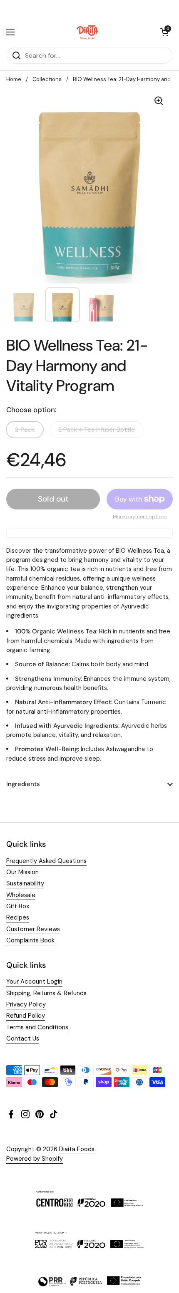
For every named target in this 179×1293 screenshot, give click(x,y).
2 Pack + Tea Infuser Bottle (96, 429)
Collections (47, 79)
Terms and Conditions (37, 1027)
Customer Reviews (33, 929)
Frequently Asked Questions (46, 861)
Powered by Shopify (34, 1159)
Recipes (17, 917)
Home (13, 79)
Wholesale (20, 895)
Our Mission (22, 872)
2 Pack (25, 429)
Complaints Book (30, 940)
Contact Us (22, 1038)
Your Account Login (34, 981)
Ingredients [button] (23, 784)
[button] (164, 32)
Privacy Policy (26, 1004)
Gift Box (17, 906)
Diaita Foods (76, 1149)
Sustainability (25, 883)
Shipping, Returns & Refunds (46, 993)
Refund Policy (25, 1015)
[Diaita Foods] (87, 32)
